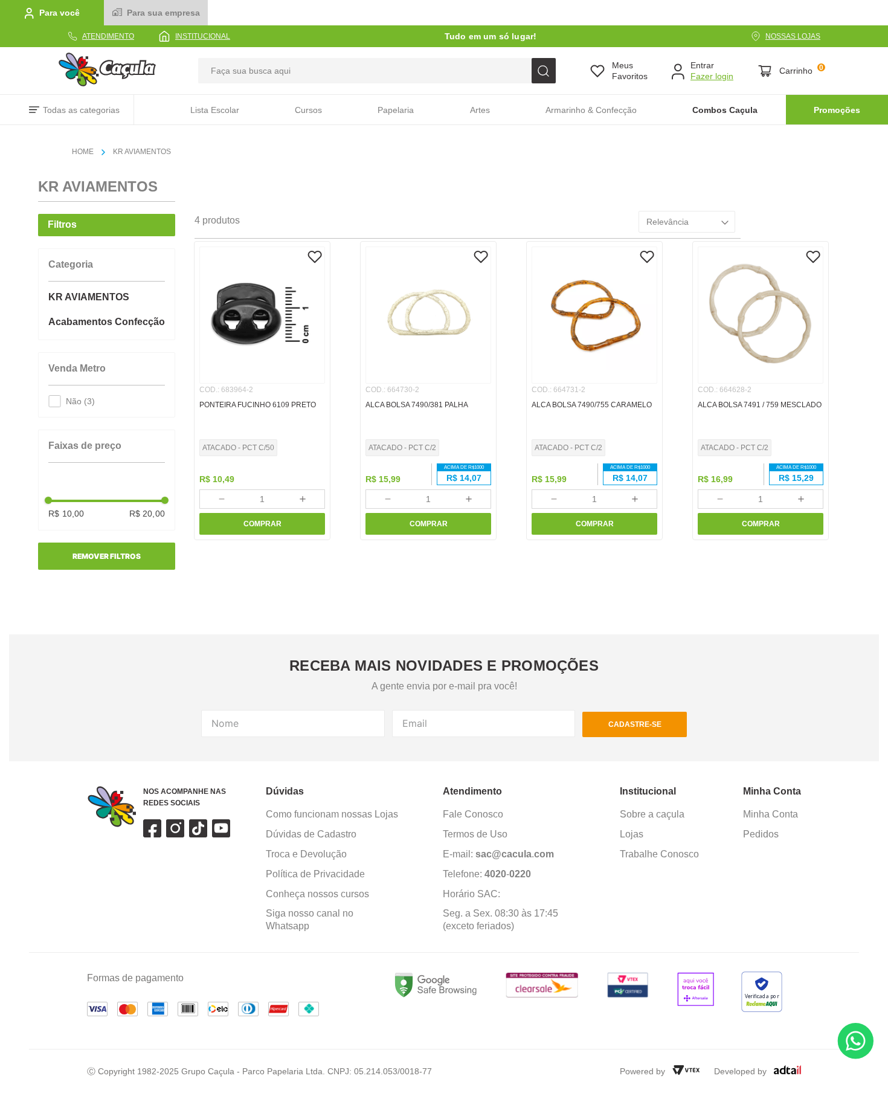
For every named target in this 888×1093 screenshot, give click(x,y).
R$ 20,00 (147, 513)
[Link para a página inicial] (87, 152)
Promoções (837, 110)
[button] (106, 275)
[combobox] (377, 70)
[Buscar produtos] (544, 70)
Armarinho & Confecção (591, 110)
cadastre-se (634, 724)
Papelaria (396, 110)
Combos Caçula (725, 110)
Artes (480, 110)
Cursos (308, 110)
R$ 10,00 (66, 513)
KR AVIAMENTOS (142, 151)
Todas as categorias (81, 110)
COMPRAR (262, 524)
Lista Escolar (214, 110)
